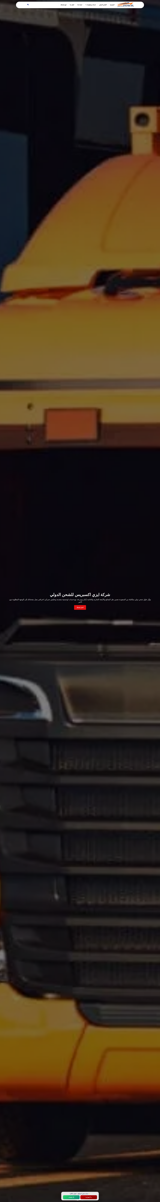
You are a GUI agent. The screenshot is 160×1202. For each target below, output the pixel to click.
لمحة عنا (80, 4)
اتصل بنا (72, 4)
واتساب (70, 1197)
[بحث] (28, 5)
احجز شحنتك (61, 606)
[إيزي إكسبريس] (125, 4)
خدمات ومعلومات (91, 4)
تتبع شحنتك (63, 4)
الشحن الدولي (103, 4)
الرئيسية (112, 4)
